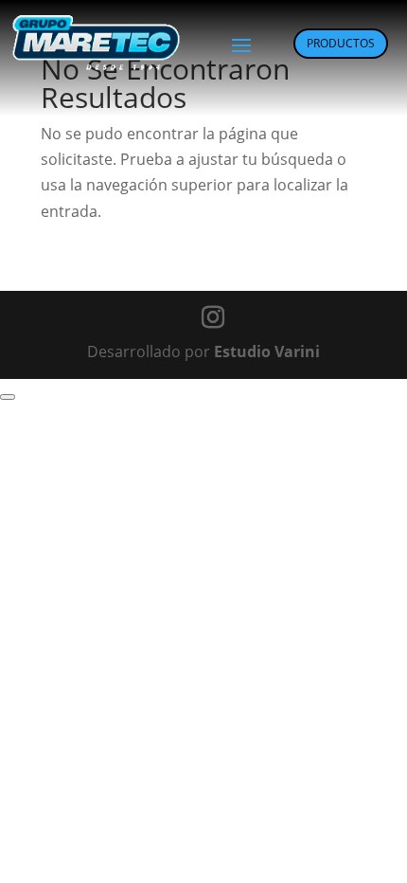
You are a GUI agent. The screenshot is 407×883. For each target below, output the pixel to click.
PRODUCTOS (341, 43)
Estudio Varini (267, 351)
